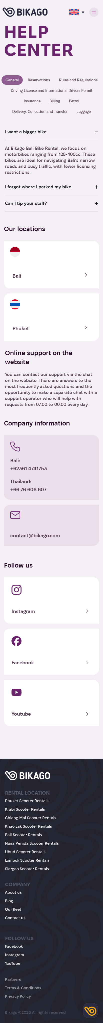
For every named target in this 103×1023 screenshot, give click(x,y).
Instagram (23, 611)
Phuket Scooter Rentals (26, 801)
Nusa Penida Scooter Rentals (32, 843)
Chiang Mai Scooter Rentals (30, 818)
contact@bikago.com (35, 535)
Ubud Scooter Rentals (25, 852)
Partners (13, 979)
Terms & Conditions (23, 988)
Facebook (23, 662)
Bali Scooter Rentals (23, 835)
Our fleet (13, 909)
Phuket (20, 328)
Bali (16, 276)
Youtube (21, 714)
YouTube (12, 963)
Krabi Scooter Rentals (25, 809)
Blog (9, 901)
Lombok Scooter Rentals (27, 860)
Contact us (15, 918)
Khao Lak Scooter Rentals (28, 826)
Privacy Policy (18, 996)
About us (13, 892)
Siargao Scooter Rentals (27, 869)
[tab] (12, 80)
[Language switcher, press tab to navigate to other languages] (77, 12)
